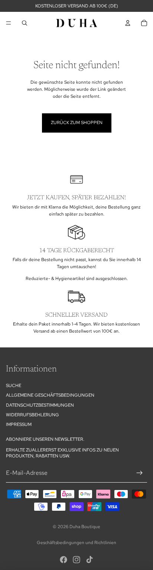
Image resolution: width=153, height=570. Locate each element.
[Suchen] (24, 23)
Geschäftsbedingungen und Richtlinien (76, 543)
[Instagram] (76, 559)
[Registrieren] (139, 473)
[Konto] (128, 23)
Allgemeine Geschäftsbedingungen (50, 395)
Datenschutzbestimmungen (40, 405)
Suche (13, 386)
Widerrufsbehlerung (32, 415)
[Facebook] (63, 559)
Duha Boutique (84, 527)
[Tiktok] (89, 559)
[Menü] (8, 22)
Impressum (19, 425)
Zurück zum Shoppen (76, 123)
